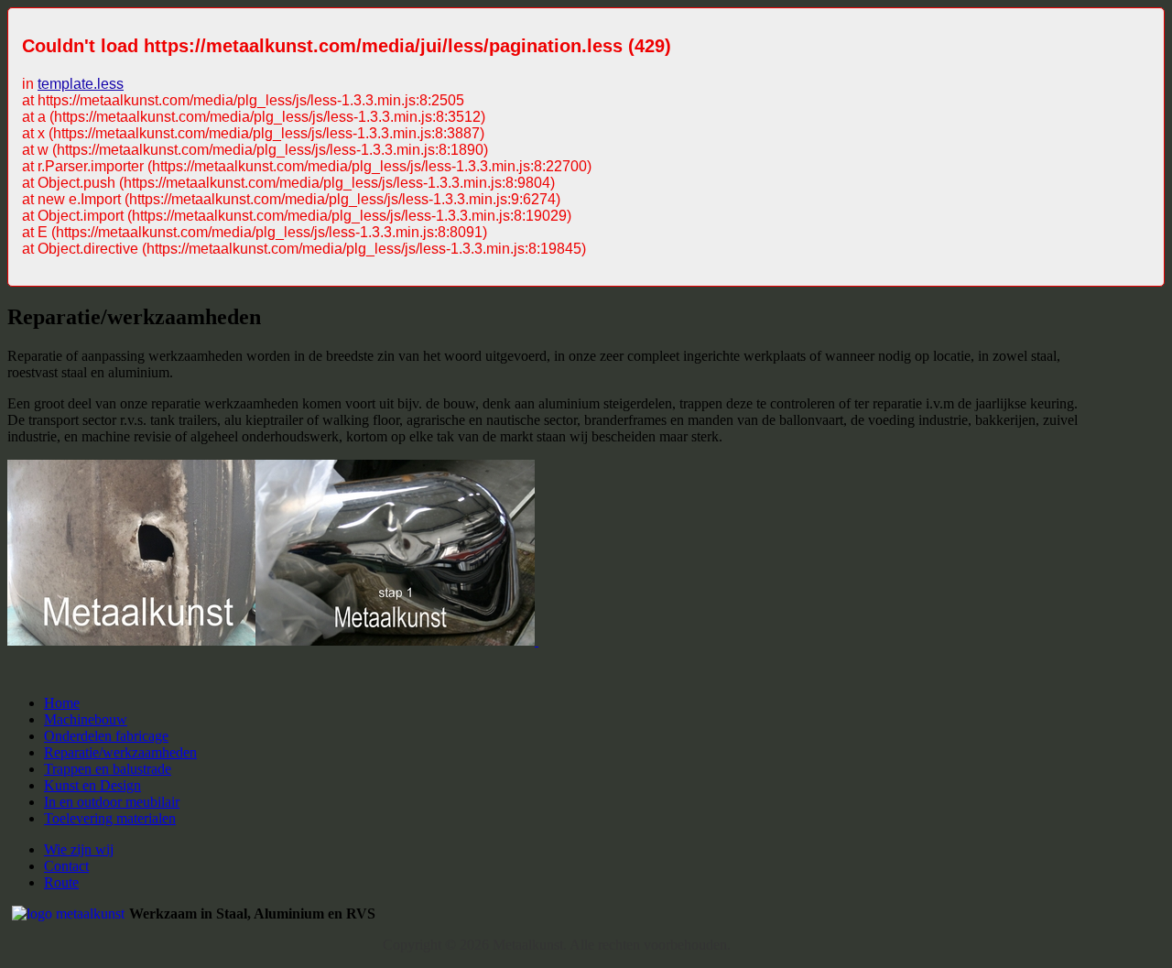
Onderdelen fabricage (106, 736)
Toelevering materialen (110, 818)
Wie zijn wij (79, 849)
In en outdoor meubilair (111, 802)
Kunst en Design (92, 785)
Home (62, 703)
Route (61, 882)
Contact (66, 866)
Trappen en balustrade (107, 769)
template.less (81, 84)
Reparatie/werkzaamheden (120, 752)
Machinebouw (85, 719)
